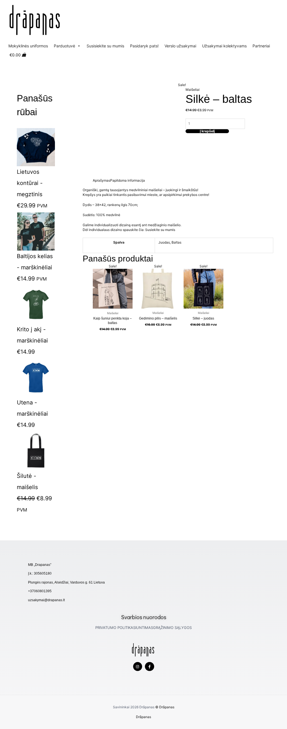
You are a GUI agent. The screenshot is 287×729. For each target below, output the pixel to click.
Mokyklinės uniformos (28, 45)
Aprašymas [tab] (101, 180)
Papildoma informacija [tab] (127, 180)
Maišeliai (193, 89)
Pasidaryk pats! (144, 45)
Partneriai (261, 45)
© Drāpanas (164, 707)
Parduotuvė (64, 45)
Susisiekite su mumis (105, 45)
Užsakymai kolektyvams (224, 45)
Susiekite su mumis (160, 230)
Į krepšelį (207, 131)
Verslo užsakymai (180, 45)
